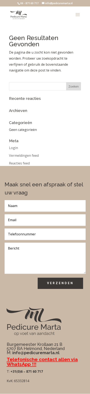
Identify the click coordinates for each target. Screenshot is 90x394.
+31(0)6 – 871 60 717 (26, 371)
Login (13, 148)
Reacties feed (19, 163)
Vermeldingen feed (24, 155)
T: (8, 371)
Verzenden (60, 283)
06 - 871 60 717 (29, 3)
